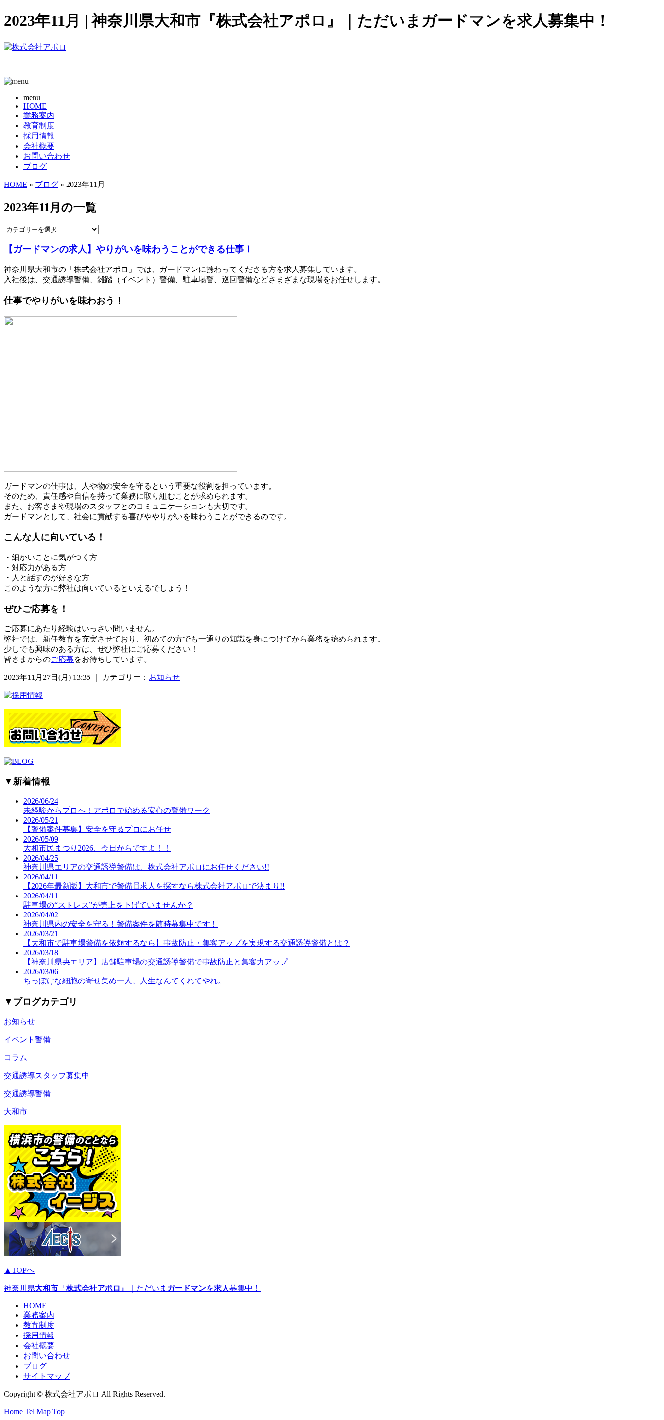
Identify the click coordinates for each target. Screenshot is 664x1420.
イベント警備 (27, 1039)
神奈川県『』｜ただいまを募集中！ (132, 1288)
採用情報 (38, 136)
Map (43, 1411)
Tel (30, 1411)
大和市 (15, 1111)
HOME (35, 106)
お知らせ (164, 677)
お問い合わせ (46, 156)
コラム (15, 1057)
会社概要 (38, 146)
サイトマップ (46, 1376)
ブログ (35, 166)
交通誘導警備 (27, 1093)
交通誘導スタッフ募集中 (46, 1075)
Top (58, 1411)
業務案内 (38, 115)
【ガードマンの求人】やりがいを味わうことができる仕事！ (128, 249)
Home (13, 1411)
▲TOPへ (19, 1270)
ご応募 (62, 659)
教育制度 (38, 125)
